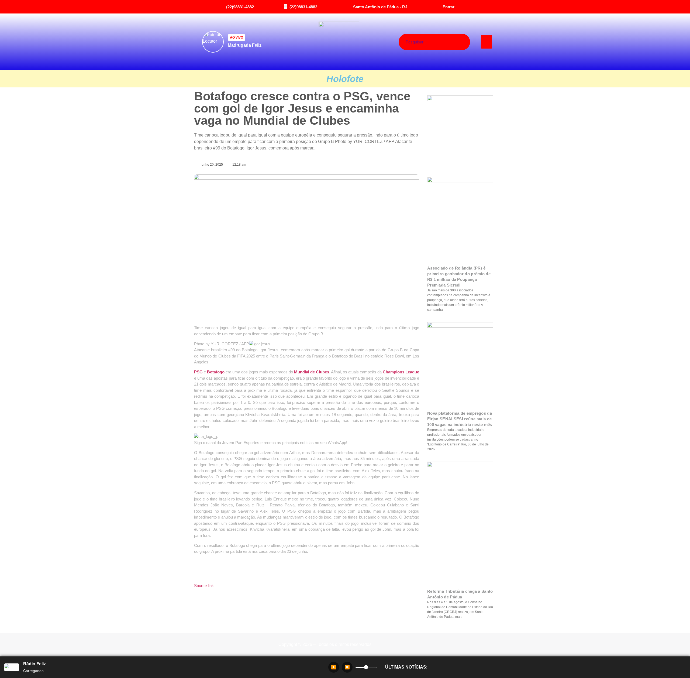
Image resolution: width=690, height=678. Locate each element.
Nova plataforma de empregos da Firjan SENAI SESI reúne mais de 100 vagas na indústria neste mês (459, 419)
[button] (486, 42)
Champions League (401, 372)
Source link (204, 585)
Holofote (345, 79)
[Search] (454, 41)
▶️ (333, 667)
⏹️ (347, 667)
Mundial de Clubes (311, 372)
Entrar (448, 7)
